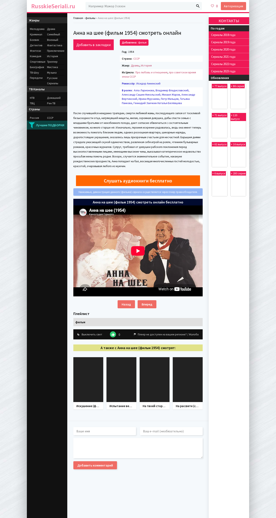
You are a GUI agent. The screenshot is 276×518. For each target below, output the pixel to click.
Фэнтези (35, 51)
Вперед (147, 304)
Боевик (34, 40)
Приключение (55, 51)
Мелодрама (37, 29)
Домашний (54, 98)
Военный (52, 40)
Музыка (52, 72)
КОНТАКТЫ (229, 20)
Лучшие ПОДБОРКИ (50, 125)
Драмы (135, 65)
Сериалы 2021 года (223, 57)
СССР (136, 58)
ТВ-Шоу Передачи (36, 75)
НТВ (32, 98)
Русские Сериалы (52, 80)
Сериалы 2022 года (223, 64)
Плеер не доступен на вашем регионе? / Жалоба (168, 334)
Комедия (35, 56)
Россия (34, 118)
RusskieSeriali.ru (53, 6)
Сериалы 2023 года (223, 71)
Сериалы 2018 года (223, 35)
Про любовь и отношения (151, 72)
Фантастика (54, 45)
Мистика (52, 67)
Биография (37, 67)
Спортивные (37, 61)
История (146, 65)
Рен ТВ (51, 103)
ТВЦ (32, 103)
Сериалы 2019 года (223, 42)
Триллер (52, 61)
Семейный (53, 34)
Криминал (36, 34)
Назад (126, 304)
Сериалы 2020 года (223, 49)
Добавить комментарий (95, 465)
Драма (51, 29)
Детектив (36, 45)
